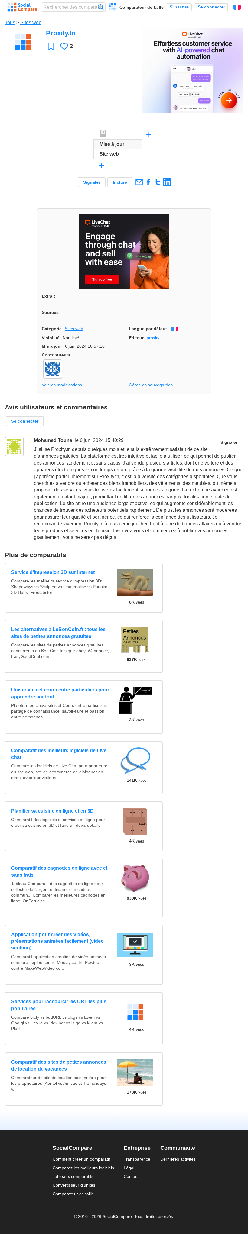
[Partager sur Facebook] (148, 182)
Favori (51, 46)
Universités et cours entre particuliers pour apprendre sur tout (60, 693)
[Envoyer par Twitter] (158, 182)
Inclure (120, 182)
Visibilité (51, 337)
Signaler (91, 182)
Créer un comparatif (113, 8)
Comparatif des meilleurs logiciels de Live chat (58, 754)
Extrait (48, 296)
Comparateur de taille (141, 7)
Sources (50, 312)
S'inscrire (179, 7)
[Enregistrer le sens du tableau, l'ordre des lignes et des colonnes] (103, 134)
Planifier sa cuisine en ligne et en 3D (52, 811)
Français (237, 7)
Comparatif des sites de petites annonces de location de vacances (58, 1065)
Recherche (101, 7)
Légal (129, 1167)
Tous (10, 22)
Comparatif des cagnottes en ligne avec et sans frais (59, 871)
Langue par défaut (148, 328)
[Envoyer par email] (139, 182)
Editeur (136, 337)
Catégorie (52, 328)
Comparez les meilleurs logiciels (83, 1167)
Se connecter (211, 7)
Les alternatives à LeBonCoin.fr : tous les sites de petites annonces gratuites (58, 633)
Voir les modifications (62, 384)
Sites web (30, 22)
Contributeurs (56, 355)
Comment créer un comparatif (81, 1159)
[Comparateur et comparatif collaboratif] (22, 7)
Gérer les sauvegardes (151, 384)
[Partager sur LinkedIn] (167, 182)
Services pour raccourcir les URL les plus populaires (58, 1005)
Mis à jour (52, 346)
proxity (153, 337)
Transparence (137, 1159)
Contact (131, 1176)
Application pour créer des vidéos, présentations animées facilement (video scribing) (57, 941)
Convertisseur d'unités (74, 1185)
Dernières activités (178, 1159)
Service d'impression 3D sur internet (53, 572)
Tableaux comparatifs (73, 1176)
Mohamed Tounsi (53, 440)
